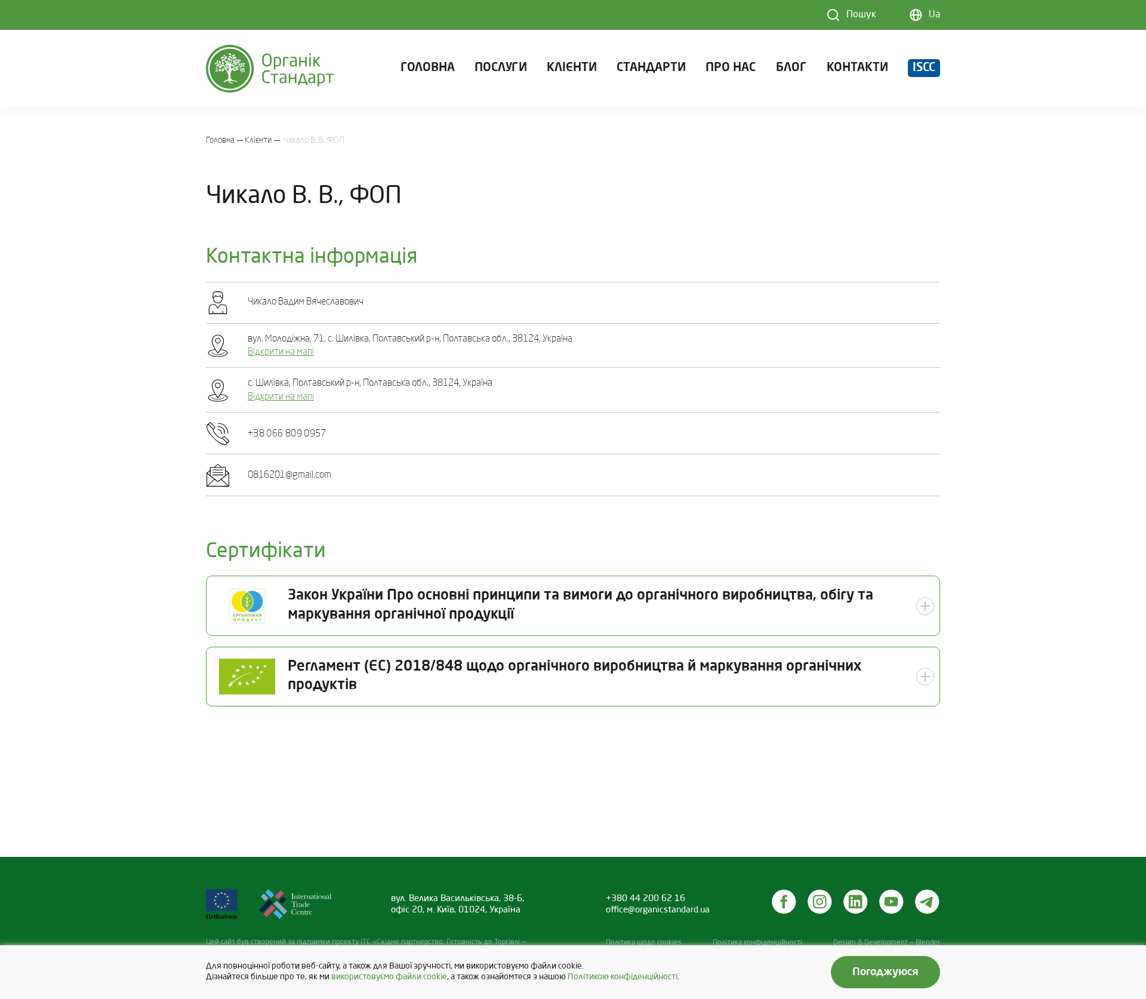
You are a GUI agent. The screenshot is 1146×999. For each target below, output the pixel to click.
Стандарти (651, 68)
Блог (791, 68)
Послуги (501, 68)
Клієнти (572, 68)
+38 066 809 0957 (287, 434)
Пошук (861, 15)
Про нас (731, 68)
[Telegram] (927, 901)
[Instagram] (820, 901)
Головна (428, 68)
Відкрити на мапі (281, 352)
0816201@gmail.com (289, 475)
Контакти (857, 68)
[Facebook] (784, 901)
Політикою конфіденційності (622, 977)
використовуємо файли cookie (389, 977)
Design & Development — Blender (886, 942)
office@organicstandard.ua (658, 910)
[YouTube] (891, 901)
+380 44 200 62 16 (645, 899)
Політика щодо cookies (644, 942)
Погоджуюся (885, 972)
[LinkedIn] (855, 901)
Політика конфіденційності (757, 942)
